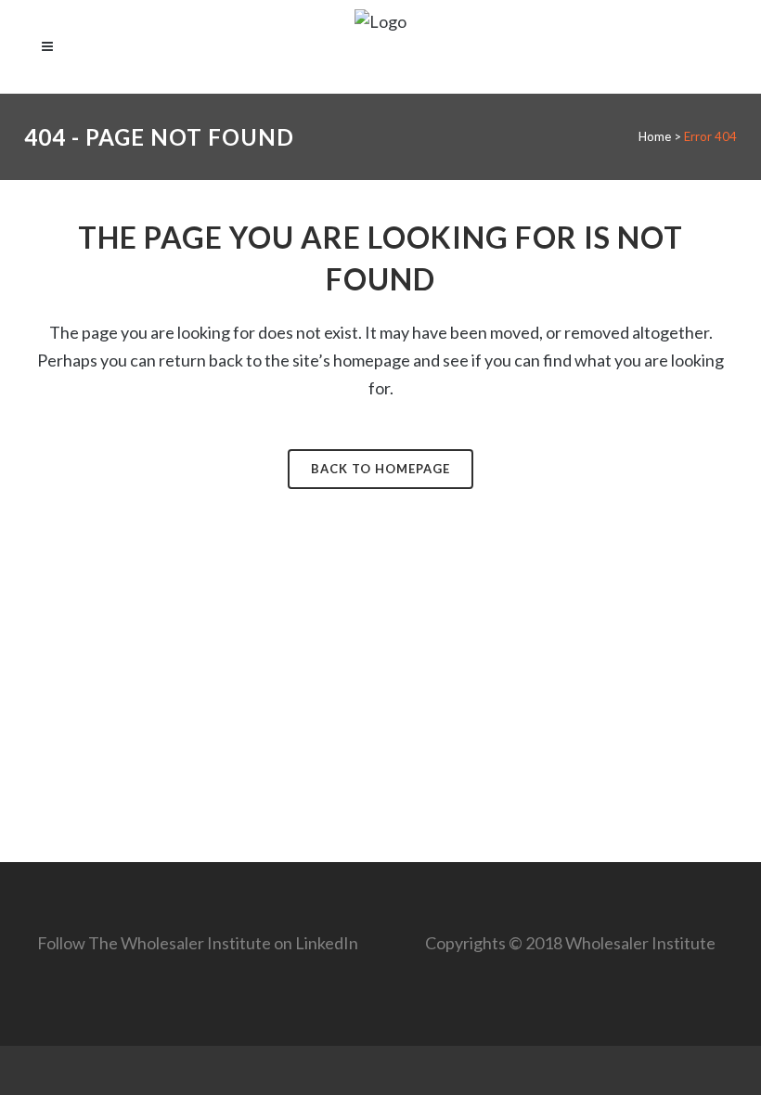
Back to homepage (380, 468)
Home (654, 136)
